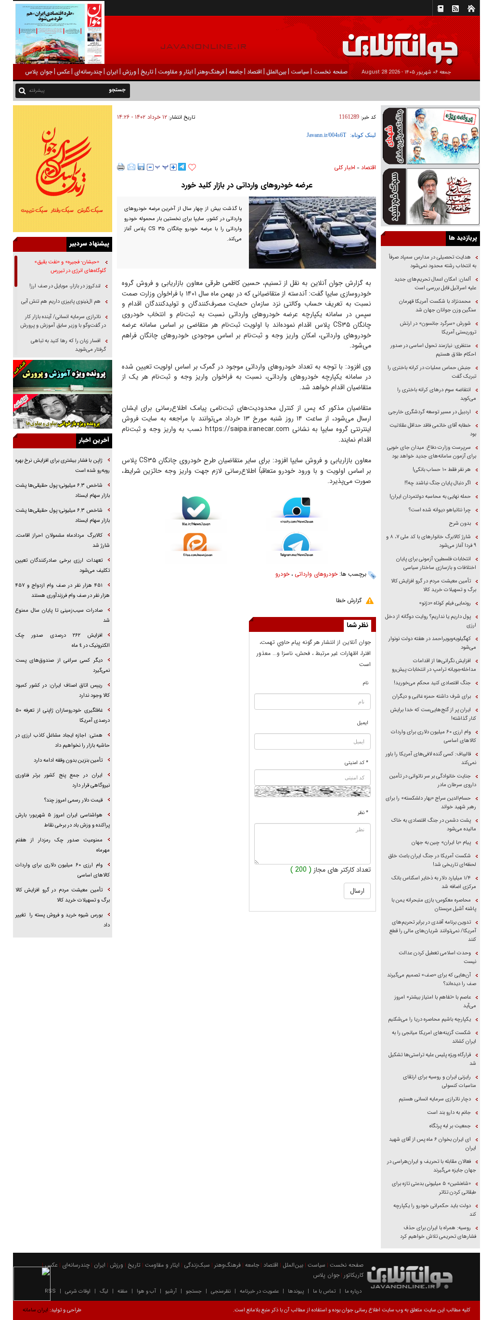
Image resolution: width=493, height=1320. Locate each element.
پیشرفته (37, 90)
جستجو (194, 1291)
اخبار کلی (344, 167)
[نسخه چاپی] (121, 167)
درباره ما (353, 1291)
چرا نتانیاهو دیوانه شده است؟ (440, 510)
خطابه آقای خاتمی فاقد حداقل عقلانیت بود (432, 429)
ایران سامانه (35, 1310)
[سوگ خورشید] (430, 196)
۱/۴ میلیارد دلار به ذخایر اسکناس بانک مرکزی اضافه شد (433, 882)
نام (365, 683)
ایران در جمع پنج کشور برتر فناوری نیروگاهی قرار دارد (62, 780)
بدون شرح (460, 523)
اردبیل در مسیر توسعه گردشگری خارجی (429, 412)
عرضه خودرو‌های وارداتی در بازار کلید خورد (246, 185)
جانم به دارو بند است (449, 1113)
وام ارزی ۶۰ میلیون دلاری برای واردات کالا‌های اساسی (433, 736)
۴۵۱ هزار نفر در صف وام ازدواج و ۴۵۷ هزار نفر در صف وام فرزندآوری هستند (62, 590)
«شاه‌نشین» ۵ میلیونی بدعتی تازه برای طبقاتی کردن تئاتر (434, 1188)
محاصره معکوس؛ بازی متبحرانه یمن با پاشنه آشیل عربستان (433, 904)
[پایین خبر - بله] (196, 514)
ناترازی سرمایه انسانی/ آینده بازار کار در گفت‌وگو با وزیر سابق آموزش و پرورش (63, 321)
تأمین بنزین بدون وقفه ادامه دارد (68, 760)
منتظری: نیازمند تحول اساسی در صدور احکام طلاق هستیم (433, 350)
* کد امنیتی (356, 763)
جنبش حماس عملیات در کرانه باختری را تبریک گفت (432, 372)
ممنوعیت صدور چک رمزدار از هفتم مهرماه (62, 845)
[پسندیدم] (192, 168)
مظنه (122, 1291)
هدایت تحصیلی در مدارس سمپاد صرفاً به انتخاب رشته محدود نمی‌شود (432, 261)
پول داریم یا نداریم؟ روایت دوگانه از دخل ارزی (430, 621)
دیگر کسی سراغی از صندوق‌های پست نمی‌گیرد (62, 665)
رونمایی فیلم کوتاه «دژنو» (445, 603)
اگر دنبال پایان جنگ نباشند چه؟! (437, 483)
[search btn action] (22, 90)
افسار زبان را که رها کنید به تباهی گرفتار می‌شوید (68, 345)
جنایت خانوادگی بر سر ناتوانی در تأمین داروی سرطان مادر (432, 780)
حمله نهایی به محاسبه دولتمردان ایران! (430, 497)
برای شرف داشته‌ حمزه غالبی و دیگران (431, 696)
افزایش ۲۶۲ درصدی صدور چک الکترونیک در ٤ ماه (62, 640)
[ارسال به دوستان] (131, 167)
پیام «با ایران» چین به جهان (440, 843)
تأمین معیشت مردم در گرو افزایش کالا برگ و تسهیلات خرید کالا (433, 585)
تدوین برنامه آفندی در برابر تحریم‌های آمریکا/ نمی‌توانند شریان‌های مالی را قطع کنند (432, 931)
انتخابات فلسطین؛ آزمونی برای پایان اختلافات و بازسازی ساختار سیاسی (436, 563)
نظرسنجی (221, 1291)
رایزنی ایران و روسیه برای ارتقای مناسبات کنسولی (439, 1081)
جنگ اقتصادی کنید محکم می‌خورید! (432, 683)
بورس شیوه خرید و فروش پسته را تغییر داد (62, 920)
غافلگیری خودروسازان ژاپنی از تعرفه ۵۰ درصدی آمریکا (62, 715)
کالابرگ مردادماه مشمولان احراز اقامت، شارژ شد (62, 540)
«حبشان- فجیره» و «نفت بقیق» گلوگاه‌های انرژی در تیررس (70, 266)
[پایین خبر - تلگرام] (297, 547)
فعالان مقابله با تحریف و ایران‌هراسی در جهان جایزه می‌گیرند (431, 1166)
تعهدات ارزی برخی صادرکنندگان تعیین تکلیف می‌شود (62, 565)
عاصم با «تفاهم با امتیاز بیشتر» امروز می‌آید (435, 1001)
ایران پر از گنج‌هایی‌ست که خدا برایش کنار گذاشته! (433, 714)
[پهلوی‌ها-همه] (62, 411)
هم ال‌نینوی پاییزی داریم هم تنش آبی (61, 301)
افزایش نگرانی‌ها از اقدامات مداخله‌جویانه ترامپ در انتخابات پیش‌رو (434, 665)
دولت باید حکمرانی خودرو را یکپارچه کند (434, 1210)
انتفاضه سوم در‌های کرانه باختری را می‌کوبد (436, 394)
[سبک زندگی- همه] (62, 168)
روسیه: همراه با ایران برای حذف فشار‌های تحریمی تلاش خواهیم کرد (438, 1232)
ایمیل (362, 723)
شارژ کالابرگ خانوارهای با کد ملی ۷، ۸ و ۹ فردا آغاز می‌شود (431, 541)
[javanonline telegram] (182, 167)
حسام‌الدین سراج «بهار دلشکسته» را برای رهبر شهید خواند (431, 802)
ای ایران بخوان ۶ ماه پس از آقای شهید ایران (432, 1143)
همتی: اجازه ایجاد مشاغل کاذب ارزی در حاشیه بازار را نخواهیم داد (62, 740)
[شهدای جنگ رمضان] (430, 135)
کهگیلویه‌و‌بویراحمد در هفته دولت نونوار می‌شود (432, 643)
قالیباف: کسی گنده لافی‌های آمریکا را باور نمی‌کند (431, 758)
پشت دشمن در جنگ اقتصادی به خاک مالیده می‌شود (433, 824)
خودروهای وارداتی (316, 574)
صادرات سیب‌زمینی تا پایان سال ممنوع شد (62, 615)
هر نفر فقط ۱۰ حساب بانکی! (442, 470)
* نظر (363, 813)
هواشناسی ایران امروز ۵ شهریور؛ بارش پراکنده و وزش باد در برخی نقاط (62, 820)
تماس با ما (324, 1291)
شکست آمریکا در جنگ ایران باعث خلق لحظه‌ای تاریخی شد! (432, 860)
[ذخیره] (141, 166)
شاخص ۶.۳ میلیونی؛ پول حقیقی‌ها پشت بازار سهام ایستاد (62, 490)
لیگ (104, 1291)
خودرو (282, 574)
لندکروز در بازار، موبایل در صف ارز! (65, 286)
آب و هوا (146, 1291)
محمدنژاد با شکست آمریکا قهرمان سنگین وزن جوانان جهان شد (437, 305)
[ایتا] (196, 549)
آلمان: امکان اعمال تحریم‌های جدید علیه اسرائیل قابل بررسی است (435, 283)
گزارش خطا (349, 600)
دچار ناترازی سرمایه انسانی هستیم (434, 1099)
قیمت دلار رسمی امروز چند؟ (73, 800)
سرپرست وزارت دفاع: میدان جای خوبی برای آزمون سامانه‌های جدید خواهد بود (431, 452)
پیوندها (296, 1291)
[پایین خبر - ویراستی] (297, 513)
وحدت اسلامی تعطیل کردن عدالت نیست (437, 957)
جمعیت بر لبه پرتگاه (449, 1126)
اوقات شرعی (78, 1291)
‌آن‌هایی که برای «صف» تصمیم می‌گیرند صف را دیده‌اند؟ (431, 979)
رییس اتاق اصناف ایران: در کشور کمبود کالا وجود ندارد (62, 690)
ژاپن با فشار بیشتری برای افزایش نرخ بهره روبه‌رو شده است (62, 465)
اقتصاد (368, 167)
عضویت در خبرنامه (259, 1291)
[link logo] (384, 42)
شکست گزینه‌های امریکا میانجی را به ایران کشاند (434, 1037)
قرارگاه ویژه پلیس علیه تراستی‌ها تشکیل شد (432, 1059)
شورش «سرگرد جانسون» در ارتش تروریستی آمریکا (438, 328)
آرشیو (171, 1291)
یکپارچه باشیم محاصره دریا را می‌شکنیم (429, 1019)
